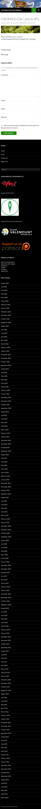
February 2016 (5, 715)
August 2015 (5, 737)
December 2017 (6, 637)
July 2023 (4, 415)
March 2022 (5, 472)
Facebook (4, 266)
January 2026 (5, 308)
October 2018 (5, 601)
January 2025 (5, 351)
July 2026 (4, 287)
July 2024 (4, 372)
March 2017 (5, 669)
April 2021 (4, 512)
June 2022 (4, 462)
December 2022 (6, 440)
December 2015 (6, 722)
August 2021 (5, 497)
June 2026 (4, 290)
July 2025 (4, 329)
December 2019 (6, 565)
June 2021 (4, 504)
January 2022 (5, 479)
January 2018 (5, 633)
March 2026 (5, 301)
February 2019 (5, 587)
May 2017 (4, 662)
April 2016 (4, 708)
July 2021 (4, 501)
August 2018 (5, 608)
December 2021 (6, 483)
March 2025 (5, 344)
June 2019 (4, 579)
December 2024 (6, 354)
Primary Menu (38, 10)
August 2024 (5, 369)
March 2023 (5, 429)
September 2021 (6, 494)
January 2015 (5, 762)
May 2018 (4, 619)
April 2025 (4, 340)
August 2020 (5, 540)
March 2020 (5, 558)
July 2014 (4, 783)
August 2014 (5, 780)
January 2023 (5, 437)
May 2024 (4, 379)
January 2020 (5, 562)
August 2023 (5, 412)
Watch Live (4, 161)
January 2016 (5, 719)
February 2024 (5, 390)
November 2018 (6, 597)
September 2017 (6, 647)
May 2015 (4, 747)
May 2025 (4, 337)
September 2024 (6, 365)
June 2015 (4, 744)
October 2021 (5, 490)
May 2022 (4, 465)
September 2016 (6, 690)
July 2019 (4, 576)
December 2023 (6, 397)
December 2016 (6, 680)
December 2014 (6, 765)
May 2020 (4, 551)
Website (4, 117)
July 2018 (4, 612)
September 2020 (6, 537)
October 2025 (5, 319)
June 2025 (4, 333)
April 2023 (4, 426)
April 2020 (4, 554)
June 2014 (4, 787)
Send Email (4, 271)
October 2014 (5, 772)
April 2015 (4, 751)
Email (3, 109)
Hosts (3, 154)
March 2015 (5, 755)
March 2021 (5, 515)
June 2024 (4, 376)
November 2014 (6, 769)
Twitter (3, 267)
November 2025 (6, 315)
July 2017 (4, 654)
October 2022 (5, 447)
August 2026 (5, 283)
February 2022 (5, 476)
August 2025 (5, 326)
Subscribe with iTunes (7, 262)
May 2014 (4, 790)
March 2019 (5, 583)
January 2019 (5, 590)
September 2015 (6, 733)
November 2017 (6, 640)
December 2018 (6, 594)
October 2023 (5, 404)
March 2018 (5, 626)
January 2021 (5, 522)
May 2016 (4, 705)
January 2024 (5, 394)
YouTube (3, 269)
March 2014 (5, 797)
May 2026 (4, 294)
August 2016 (5, 694)
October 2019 (5, 572)
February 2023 (5, 433)
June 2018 (4, 615)
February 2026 (5, 304)
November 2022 (6, 444)
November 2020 (6, 529)
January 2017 (5, 676)
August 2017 (5, 651)
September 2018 (6, 604)
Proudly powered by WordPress (9, 806)
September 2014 (6, 776)
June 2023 (4, 419)
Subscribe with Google (8, 264)
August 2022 (5, 454)
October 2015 (5, 730)
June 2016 (4, 701)
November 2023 (6, 401)
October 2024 (5, 362)
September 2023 (6, 408)
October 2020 (5, 533)
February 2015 (5, 758)
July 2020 (4, 544)
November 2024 (6, 358)
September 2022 (6, 451)
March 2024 (5, 387)
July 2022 (4, 458)
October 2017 (5, 644)
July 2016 (4, 697)
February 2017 (5, 672)
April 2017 (4, 665)
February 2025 (5, 347)
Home (3, 151)
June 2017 (4, 658)
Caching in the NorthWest (11, 10)
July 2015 (4, 740)
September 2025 (6, 322)
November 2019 (6, 569)
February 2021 (5, 519)
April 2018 (4, 622)
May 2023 (4, 422)
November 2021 (6, 487)
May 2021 (4, 508)
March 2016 (5, 712)
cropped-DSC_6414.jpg (28, 23)
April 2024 (4, 383)
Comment (5, 75)
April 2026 (4, 297)
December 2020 (6, 526)
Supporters (4, 158)
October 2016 (5, 687)
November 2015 (6, 726)
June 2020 (4, 547)
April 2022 (4, 469)
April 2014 (4, 794)
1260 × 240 (15, 23)
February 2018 (5, 629)
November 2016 (6, 683)
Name (3, 100)
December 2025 (6, 312)
